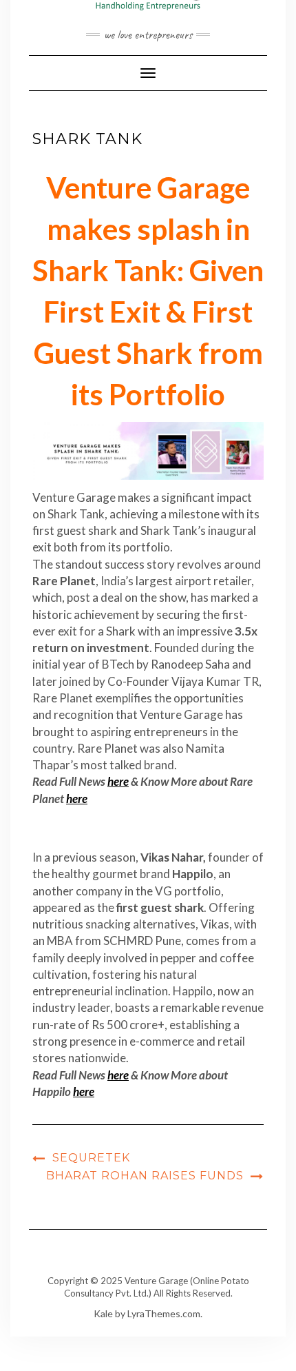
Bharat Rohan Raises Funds (145, 1175)
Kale (103, 1313)
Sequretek (91, 1157)
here (118, 781)
